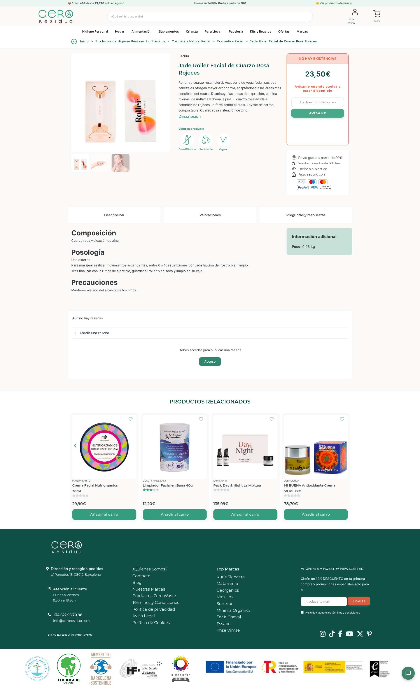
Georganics (228, 590)
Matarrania (227, 583)
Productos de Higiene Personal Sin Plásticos (130, 41)
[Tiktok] (332, 634)
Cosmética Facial (230, 41)
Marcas (302, 31)
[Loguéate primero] (75, 419)
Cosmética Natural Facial (191, 41)
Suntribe (225, 603)
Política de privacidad (153, 609)
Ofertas (284, 31)
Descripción (189, 116)
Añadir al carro (118, 514)
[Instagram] (323, 634)
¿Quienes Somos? (149, 569)
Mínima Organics (233, 610)
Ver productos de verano (336, 3)
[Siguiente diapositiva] (344, 445)
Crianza (192, 31)
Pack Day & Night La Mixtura (180, 485)
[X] (360, 634)
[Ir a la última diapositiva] (75, 445)
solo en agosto (114, 3)
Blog (137, 582)
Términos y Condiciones (155, 602)
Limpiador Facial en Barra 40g (111, 485)
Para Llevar (213, 31)
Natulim (225, 597)
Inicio (84, 41)
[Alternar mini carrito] (377, 16)
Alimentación (141, 31)
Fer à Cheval (229, 617)
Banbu (183, 56)
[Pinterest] (369, 634)
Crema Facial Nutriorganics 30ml (320, 488)
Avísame (317, 113)
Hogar (119, 31)
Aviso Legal (143, 616)
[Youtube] (349, 634)
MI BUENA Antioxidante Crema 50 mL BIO (253, 488)
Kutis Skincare (231, 577)
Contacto (141, 576)
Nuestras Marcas (148, 589)
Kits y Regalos (260, 31)
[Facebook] (340, 634)
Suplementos (169, 31)
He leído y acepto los (332, 612)
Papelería (236, 31)
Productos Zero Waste (154, 595)
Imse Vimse (228, 630)
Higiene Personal (95, 31)
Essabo (224, 623)
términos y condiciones (346, 612)
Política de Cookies (151, 622)
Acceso (210, 361)
